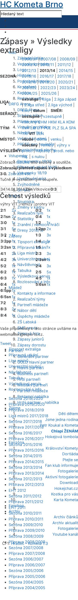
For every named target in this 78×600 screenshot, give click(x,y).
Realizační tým (30, 213)
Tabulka (24, 270)
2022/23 (48, 87)
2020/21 (65, 82)
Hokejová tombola (61, 436)
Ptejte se (70, 459)
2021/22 (29, 87)
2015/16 (29, 76)
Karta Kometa (66, 499)
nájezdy (43, 150)
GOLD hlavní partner (35, 362)
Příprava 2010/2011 (26, 519)
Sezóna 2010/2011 (25, 513)
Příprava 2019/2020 (27, 404)
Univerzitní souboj (33, 259)
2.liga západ (65, 99)
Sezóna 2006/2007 (26, 559)
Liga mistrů (27, 253)
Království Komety (62, 448)
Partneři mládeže (32, 304)
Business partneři (32, 373)
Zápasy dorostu (31, 345)
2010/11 (47, 64)
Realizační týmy (31, 299)
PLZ (55, 128)
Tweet (5, 343)
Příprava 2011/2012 (26, 501)
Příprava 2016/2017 (26, 438)
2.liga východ (60, 105)
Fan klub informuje (61, 465)
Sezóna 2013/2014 (25, 467)
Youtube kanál (65, 534)
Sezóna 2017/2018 (25, 421)
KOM (70, 122)
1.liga (46, 99)
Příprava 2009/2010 (27, 530)
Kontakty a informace (36, 293)
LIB (33, 128)
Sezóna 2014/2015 (25, 456)
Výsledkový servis (33, 276)
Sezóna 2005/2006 (26, 570)
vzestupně (52, 116)
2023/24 (67, 87)
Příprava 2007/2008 (27, 553)
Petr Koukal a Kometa (59, 425)
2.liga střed (34, 105)
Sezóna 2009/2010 (26, 524)
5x (14, 228)
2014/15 (66, 70)
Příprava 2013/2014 (26, 473)
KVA (25, 128)
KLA (61, 122)
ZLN (40, 133)
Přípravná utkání (32, 247)
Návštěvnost (28, 264)
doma (42, 139)
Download (69, 482)
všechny (29, 122)
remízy (47, 145)
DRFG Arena (20, 104)
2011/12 (64, 64)
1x (14, 222)
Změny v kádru (30, 207)
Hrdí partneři (28, 379)
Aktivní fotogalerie (61, 477)
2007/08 (48, 59)
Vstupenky (18, 155)
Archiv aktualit (65, 522)
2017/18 (64, 76)
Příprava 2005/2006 (27, 576)
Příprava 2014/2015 (26, 461)
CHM (42, 122)
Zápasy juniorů (30, 339)
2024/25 (29, 93)
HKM (52, 122)
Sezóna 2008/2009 (26, 536)
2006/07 (29, 59)
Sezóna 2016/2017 (25, 433)
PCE (47, 128)
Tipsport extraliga (33, 241)
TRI (25, 133)
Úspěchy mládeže (33, 316)
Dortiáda (70, 454)
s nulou (38, 156)
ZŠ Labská (26, 322)
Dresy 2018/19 (30, 230)
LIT (40, 128)
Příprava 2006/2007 (27, 565)
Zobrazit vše (19, 173)
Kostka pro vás (64, 494)
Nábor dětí (26, 310)
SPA (72, 128)
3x (14, 259)
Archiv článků (66, 517)
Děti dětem (68, 413)
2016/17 (47, 76)
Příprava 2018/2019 (26, 410)
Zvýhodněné (28, 184)
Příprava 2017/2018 (26, 427)
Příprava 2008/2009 (27, 542)
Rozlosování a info (33, 281)
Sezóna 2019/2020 (26, 398)
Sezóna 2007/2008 (26, 547)
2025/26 (49, 93)
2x (14, 210)
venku (55, 139)
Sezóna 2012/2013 (25, 479)
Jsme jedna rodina (61, 419)
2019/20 (47, 82)
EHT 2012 (17, 490)
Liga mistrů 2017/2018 (28, 416)
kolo (26, 110)
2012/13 (29, 70)
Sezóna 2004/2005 (26, 582)
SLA (64, 128)
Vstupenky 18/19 (32, 173)
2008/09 (67, 59)
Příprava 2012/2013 (26, 484)
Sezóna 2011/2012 (25, 496)
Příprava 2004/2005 (27, 587)
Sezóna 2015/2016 (25, 444)
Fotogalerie (68, 471)
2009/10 (29, 64)
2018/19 (29, 82)
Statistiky (25, 218)
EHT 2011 (17, 507)
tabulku (22, 162)
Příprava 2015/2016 (26, 450)
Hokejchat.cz (66, 488)
